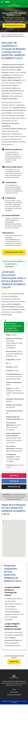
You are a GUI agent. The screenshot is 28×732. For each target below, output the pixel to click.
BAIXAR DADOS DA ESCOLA (14, 25)
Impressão (13, 486)
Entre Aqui (14, 662)
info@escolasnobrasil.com (14, 499)
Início (3, 35)
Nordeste (8, 35)
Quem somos (14, 692)
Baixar (13, 475)
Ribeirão (14, 35)
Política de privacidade (14, 695)
